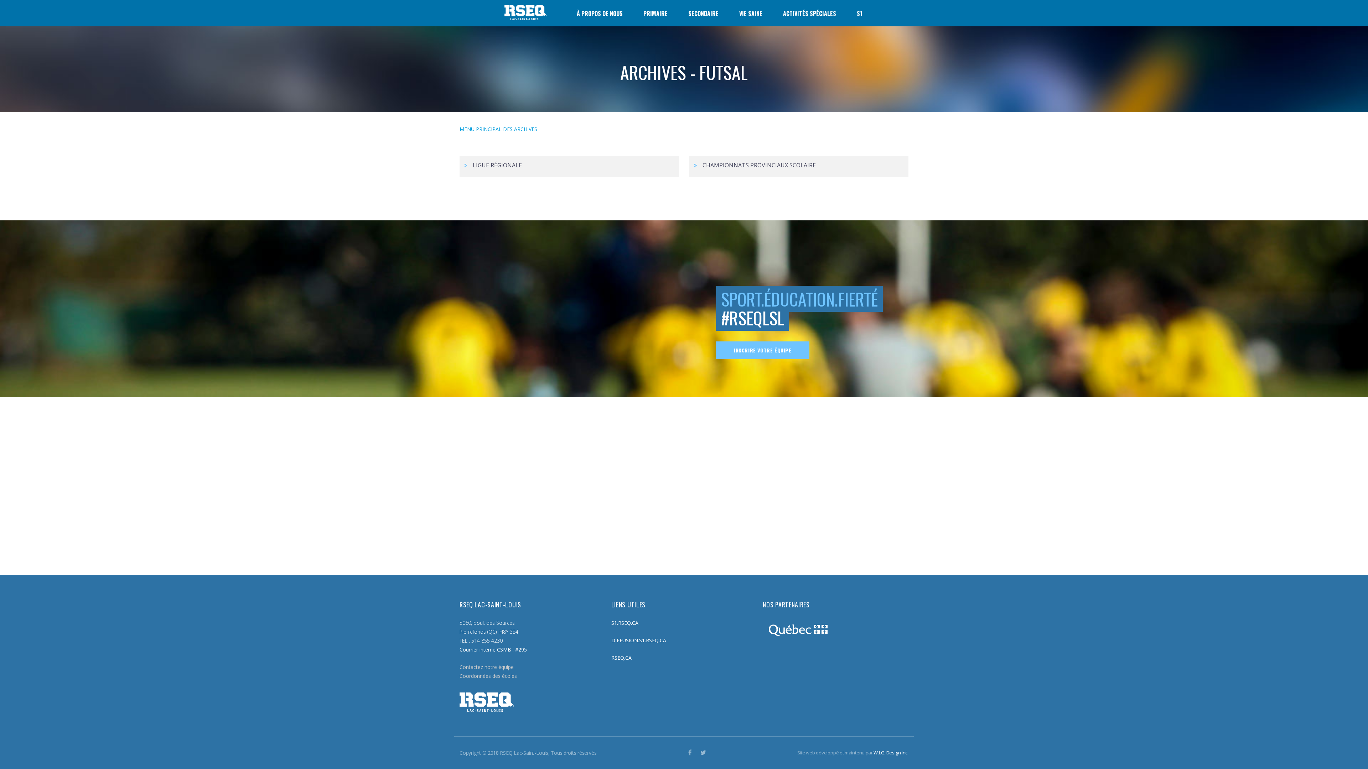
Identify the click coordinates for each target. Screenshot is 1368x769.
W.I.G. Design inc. (891, 752)
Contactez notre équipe (487, 667)
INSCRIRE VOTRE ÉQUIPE (763, 350)
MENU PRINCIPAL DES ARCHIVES (498, 129)
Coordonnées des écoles (488, 676)
